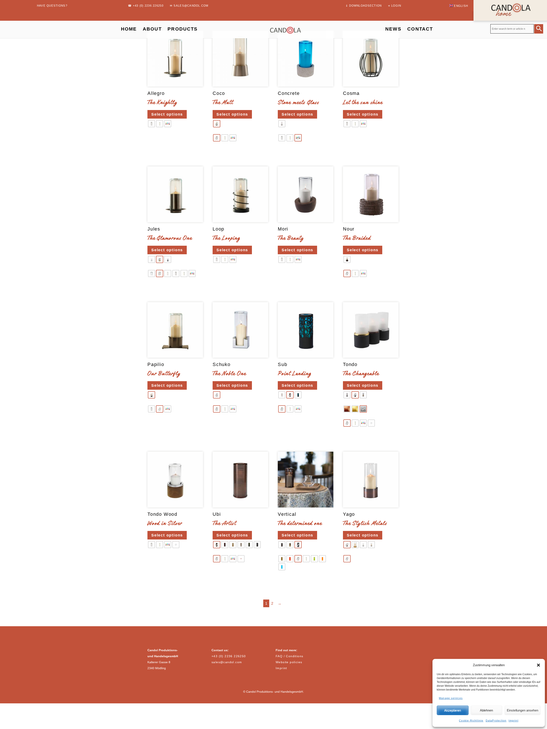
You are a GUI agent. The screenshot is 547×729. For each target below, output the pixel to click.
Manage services (451, 698)
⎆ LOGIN (394, 5)
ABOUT (152, 29)
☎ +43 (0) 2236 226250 (145, 5)
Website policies (289, 662)
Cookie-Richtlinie (471, 720)
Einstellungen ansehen (522, 710)
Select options (167, 114)
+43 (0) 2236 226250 (229, 656)
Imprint (513, 720)
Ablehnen (486, 710)
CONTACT (420, 29)
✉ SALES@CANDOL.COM (189, 5)
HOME (129, 29)
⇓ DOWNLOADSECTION (364, 5)
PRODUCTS (183, 29)
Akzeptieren (452, 710)
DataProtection (496, 720)
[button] (538, 665)
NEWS (393, 29)
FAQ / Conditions (289, 656)
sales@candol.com (227, 662)
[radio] (151, 124)
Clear (153, 137)
